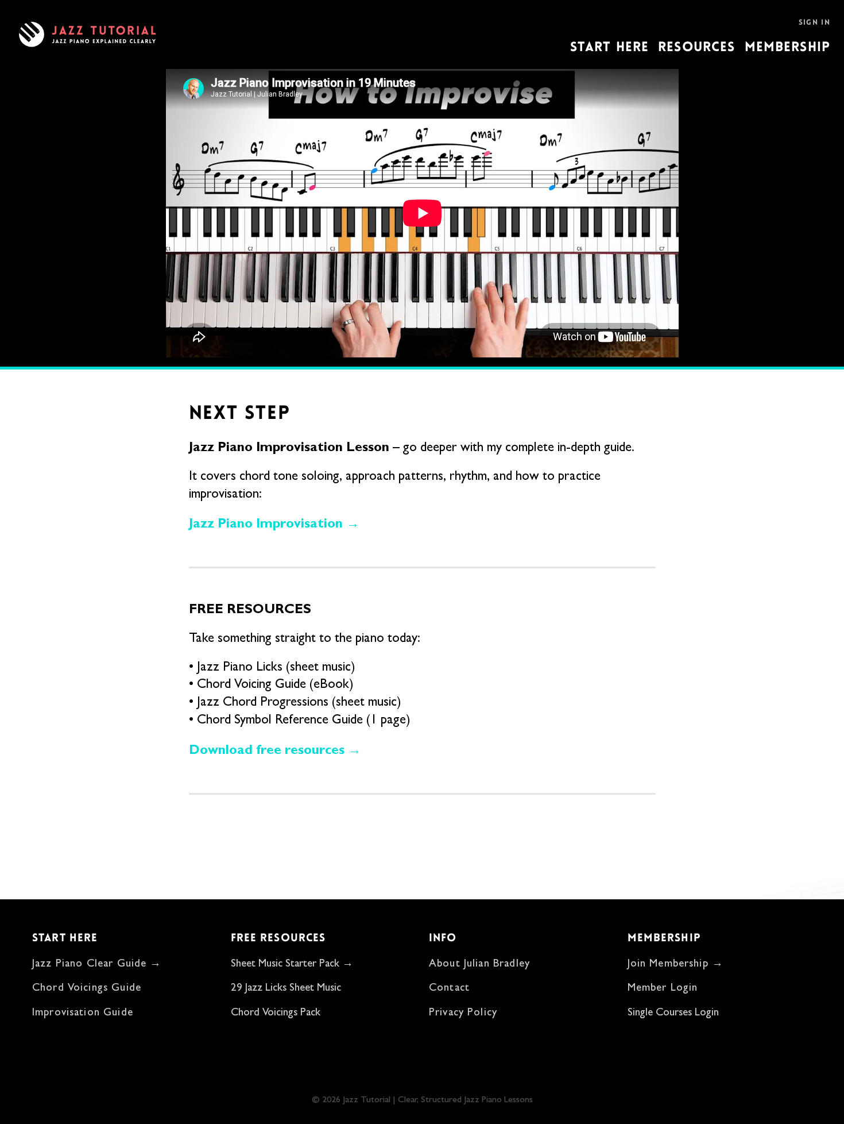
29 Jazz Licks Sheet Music (286, 988)
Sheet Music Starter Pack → (292, 964)
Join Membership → (676, 964)
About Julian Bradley (479, 964)
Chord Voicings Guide (86, 988)
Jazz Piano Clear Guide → (97, 964)
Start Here (609, 47)
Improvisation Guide (82, 1013)
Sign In (814, 22)
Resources (696, 47)
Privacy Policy (463, 1013)
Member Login (663, 988)
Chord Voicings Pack (275, 1013)
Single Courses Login (673, 1013)
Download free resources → (275, 749)
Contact (449, 988)
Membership (788, 47)
